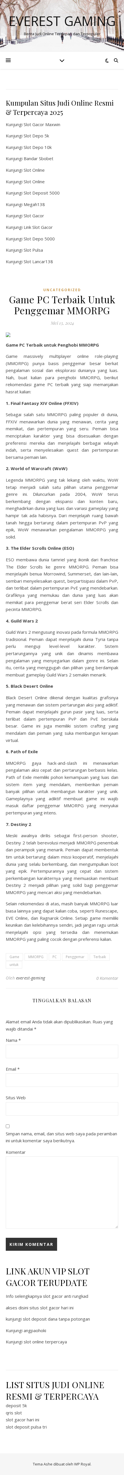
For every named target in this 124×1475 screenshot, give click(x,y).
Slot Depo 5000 (39, 239)
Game (14, 956)
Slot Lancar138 (38, 261)
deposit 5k (16, 1405)
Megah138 (34, 204)
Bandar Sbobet (38, 158)
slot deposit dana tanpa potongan (56, 1319)
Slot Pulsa (33, 250)
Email (13, 1069)
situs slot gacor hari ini (51, 1308)
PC (54, 956)
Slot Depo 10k (38, 147)
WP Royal (82, 1464)
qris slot (14, 1413)
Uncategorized (62, 289)
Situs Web (16, 1097)
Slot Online (34, 170)
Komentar (16, 1152)
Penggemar (75, 956)
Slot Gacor (34, 215)
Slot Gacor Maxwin (42, 124)
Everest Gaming (62, 20)
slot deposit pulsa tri (26, 1427)
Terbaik (99, 956)
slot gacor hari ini (22, 1419)
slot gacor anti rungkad (65, 1296)
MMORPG (36, 956)
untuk (14, 964)
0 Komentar (107, 978)
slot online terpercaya (45, 1342)
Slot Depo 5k (36, 136)
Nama (13, 1040)
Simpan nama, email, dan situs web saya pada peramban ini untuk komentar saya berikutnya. (61, 1137)
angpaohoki (35, 1330)
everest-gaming (30, 978)
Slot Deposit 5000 (42, 193)
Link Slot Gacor (38, 227)
